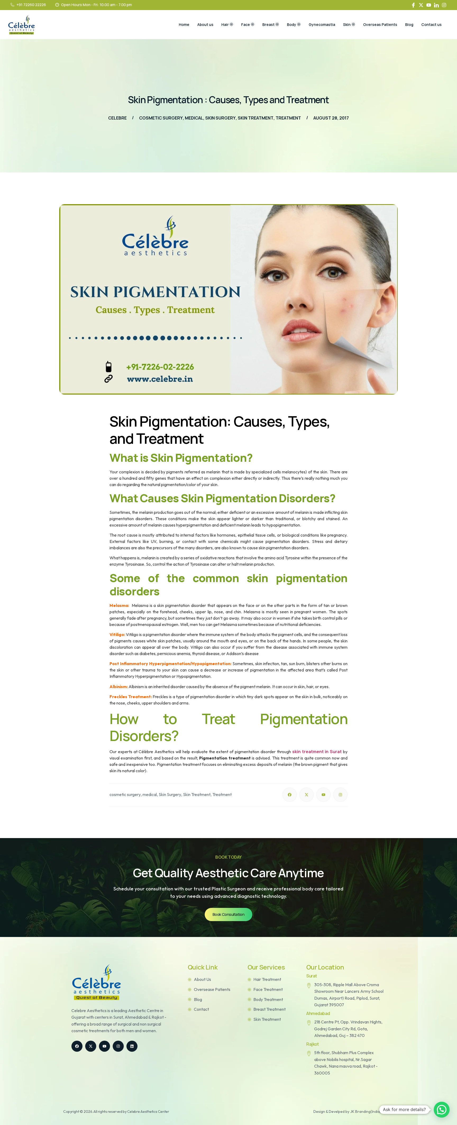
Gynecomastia (322, 24)
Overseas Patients (380, 24)
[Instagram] (444, 5)
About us (205, 24)
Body (291, 24)
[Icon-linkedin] (436, 5)
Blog (409, 24)
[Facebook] (289, 795)
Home (184, 24)
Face (245, 24)
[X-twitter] (421, 5)
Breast (268, 24)
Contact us (431, 24)
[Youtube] (428, 5)
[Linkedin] (132, 1046)
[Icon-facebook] (413, 5)
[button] (442, 1110)
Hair (225, 24)
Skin (347, 24)
